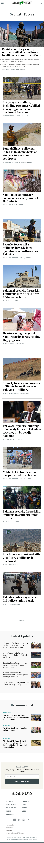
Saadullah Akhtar (11, 162)
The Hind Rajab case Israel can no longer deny (15, 729)
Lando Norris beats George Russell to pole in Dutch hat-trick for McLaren (16, 655)
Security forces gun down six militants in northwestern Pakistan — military (21, 386)
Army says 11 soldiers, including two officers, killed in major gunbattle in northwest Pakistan (21, 107)
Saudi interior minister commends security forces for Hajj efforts (22, 198)
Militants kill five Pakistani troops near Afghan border (20, 473)
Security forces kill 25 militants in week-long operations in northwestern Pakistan (20, 249)
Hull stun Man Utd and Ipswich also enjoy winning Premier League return (15, 665)
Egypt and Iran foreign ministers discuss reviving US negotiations (16, 683)
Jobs (24, 811)
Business (10, 814)
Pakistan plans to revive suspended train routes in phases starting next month (15, 675)
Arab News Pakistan (12, 258)
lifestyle (26, 805)
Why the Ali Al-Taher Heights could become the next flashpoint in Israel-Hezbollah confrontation (15, 744)
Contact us (9, 827)
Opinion (25, 801)
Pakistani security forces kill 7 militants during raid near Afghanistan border (21, 294)
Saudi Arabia (11, 805)
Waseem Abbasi (9, 70)
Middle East (7, 713)
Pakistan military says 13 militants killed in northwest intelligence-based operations (21, 52)
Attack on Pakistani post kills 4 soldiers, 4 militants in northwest (21, 557)
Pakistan (9, 801)
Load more (22, 620)
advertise (9, 830)
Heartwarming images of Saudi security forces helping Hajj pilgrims (21, 336)
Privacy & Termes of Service (15, 833)
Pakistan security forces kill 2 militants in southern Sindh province (22, 515)
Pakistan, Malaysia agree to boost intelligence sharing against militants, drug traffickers (15, 645)
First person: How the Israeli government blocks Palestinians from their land (16, 717)
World (9, 811)
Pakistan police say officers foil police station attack (20, 598)
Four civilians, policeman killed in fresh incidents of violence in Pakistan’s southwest (20, 153)
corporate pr (10, 825)
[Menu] (2, 3)
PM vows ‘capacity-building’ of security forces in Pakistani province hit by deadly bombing (22, 431)
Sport (24, 808)
